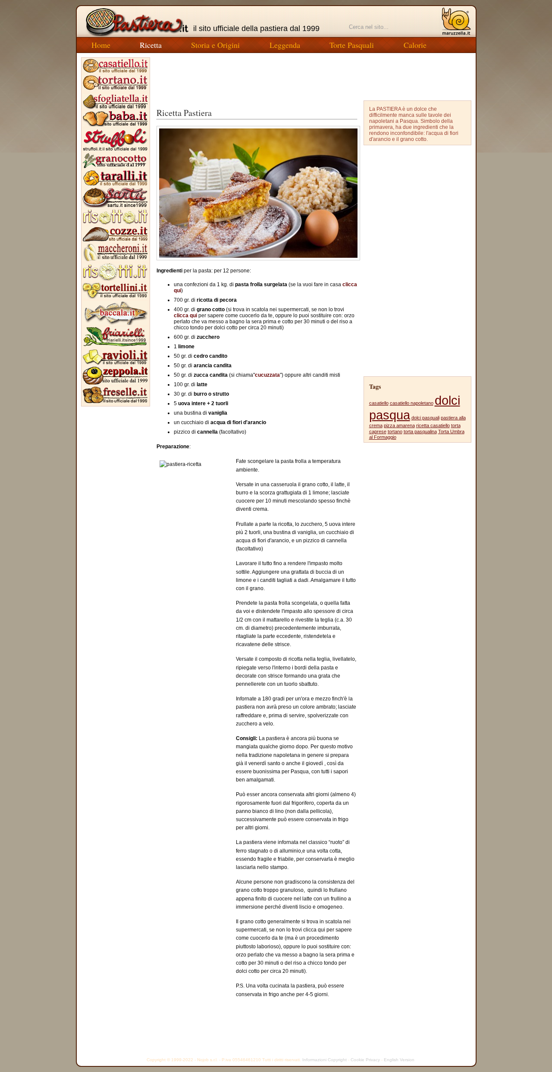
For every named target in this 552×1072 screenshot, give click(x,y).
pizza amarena (399, 425)
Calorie (415, 45)
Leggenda (285, 45)
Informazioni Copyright (324, 1059)
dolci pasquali (425, 417)
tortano (395, 431)
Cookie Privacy (365, 1059)
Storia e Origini (215, 45)
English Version (399, 1059)
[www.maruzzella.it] (456, 21)
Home (100, 45)
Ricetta (151, 45)
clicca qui (185, 316)
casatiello (379, 403)
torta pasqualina (420, 431)
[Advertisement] (314, 76)
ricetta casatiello (433, 425)
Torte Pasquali (351, 45)
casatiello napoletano (411, 403)
